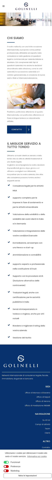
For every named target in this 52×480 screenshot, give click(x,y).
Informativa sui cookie (37, 456)
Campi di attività (42, 424)
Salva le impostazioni (27, 476)
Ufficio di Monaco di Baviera (37, 392)
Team (47, 428)
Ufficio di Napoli (43, 397)
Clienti (47, 433)
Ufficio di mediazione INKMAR (37, 405)
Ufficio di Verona (43, 401)
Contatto (46, 447)
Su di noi (46, 420)
